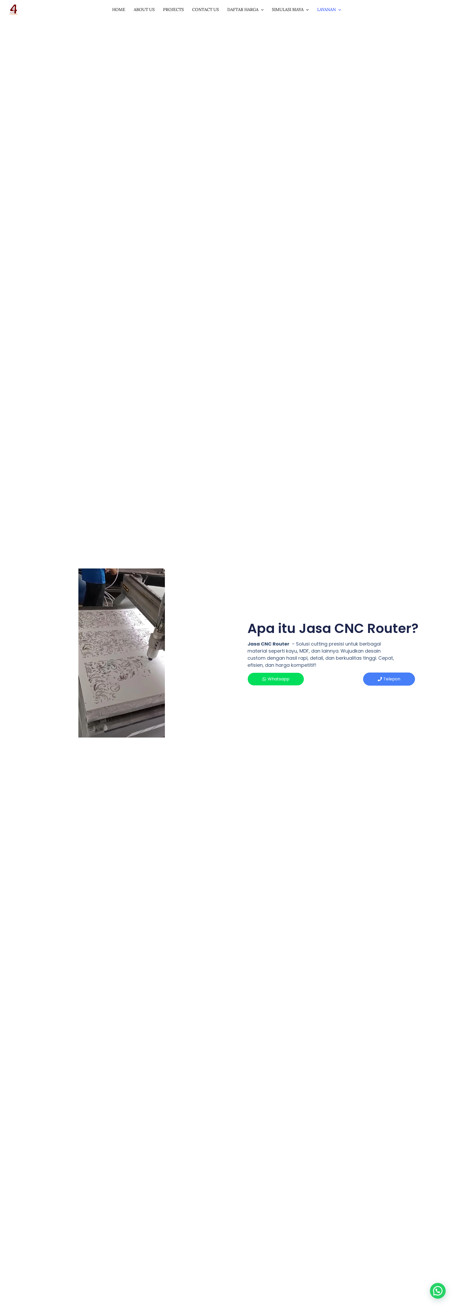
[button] (438, 1291)
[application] (261, 9)
